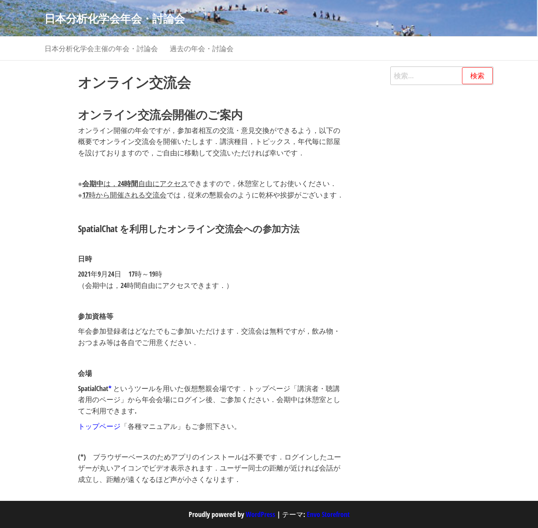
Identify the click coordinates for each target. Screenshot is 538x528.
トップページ (99, 426)
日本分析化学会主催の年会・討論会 (101, 48)
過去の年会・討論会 (202, 48)
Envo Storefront (328, 514)
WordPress (260, 514)
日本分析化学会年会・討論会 (115, 18)
